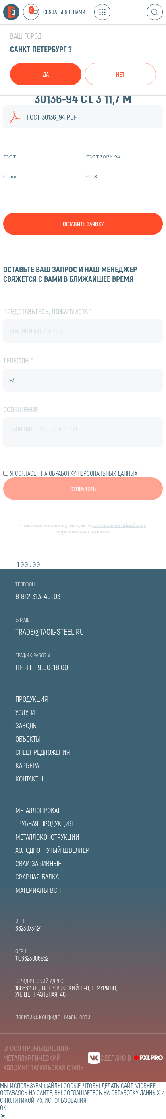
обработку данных (135, 1092)
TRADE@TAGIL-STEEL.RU (49, 631)
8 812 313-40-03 (37, 596)
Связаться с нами (64, 11)
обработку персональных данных (93, 473)
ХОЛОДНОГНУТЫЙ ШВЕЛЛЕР (52, 850)
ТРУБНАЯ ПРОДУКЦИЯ (44, 823)
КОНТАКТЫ (29, 778)
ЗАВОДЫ (26, 725)
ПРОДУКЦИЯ (31, 698)
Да (46, 74)
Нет (120, 74)
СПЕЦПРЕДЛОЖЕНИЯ (42, 752)
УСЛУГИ (25, 712)
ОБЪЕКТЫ (28, 738)
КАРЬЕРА (27, 765)
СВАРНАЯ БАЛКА (37, 876)
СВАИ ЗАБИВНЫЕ (38, 863)
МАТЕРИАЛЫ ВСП (38, 890)
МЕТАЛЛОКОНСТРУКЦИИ (47, 836)
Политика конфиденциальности (53, 1017)
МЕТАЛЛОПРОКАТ (37, 810)
